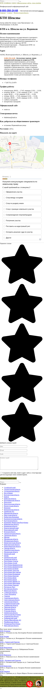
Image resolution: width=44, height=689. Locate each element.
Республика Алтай (10, 563)
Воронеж (7, 508)
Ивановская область (11, 513)
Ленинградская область (12, 533)
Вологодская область (11, 506)
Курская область (9, 532)
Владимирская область (12, 500)
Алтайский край (10, 487)
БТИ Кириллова (5, 666)
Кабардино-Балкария (11, 517)
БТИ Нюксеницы (6, 647)
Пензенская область (11, 552)
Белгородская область (11, 495)
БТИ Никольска (5, 655)
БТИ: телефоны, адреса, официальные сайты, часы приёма (20, 3)
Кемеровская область (11, 524)
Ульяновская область (11, 616)
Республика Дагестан (11, 570)
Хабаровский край (10, 618)
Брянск (6, 497)
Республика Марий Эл (12, 581)
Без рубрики (8, 493)
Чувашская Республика (12, 624)
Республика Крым (10, 579)
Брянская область (10, 498)
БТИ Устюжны (5, 631)
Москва (6, 537)
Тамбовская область (11, 605)
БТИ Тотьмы (4, 636)
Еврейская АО (9, 511)
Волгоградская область (12, 504)
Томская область (10, 609)
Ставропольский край (11, 603)
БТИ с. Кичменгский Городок (10, 660)
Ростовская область (11, 589)
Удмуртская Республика (12, 614)
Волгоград (7, 502)
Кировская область (10, 526)
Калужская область (10, 521)
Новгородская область (12, 544)
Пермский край (9, 554)
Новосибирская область (12, 546)
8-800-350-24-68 (9, 10)
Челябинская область (11, 622)
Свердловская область (12, 600)
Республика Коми (10, 578)
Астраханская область (11, 491)
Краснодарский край (11, 528)
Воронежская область (11, 510)
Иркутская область (10, 515)
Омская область (9, 548)
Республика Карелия (11, 576)
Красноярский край (11, 530)
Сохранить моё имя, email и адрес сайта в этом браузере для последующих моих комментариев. (20, 474)
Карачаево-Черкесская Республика (16, 522)
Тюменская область (11, 613)
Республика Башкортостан (13, 565)
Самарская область (10, 592)
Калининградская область (13, 519)
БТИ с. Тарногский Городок (10, 642)
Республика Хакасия (11, 585)
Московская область (11, 539)
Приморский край (10, 557)
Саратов (7, 596)
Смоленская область (11, 602)
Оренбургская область (12, 550)
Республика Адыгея (11, 561)
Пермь (6, 556)
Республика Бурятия (11, 568)
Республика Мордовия (12, 583)
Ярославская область (11, 626)
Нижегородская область (12, 543)
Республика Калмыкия (12, 574)
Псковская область (10, 559)
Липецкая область (10, 535)
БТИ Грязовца (5, 671)
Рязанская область (10, 591)
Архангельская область (12, 489)
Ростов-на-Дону (9, 587)
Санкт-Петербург (10, 594)
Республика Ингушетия (12, 572)
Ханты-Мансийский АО (12, 620)
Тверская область (10, 607)
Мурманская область (11, 541)
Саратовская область (11, 598)
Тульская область (10, 611)
